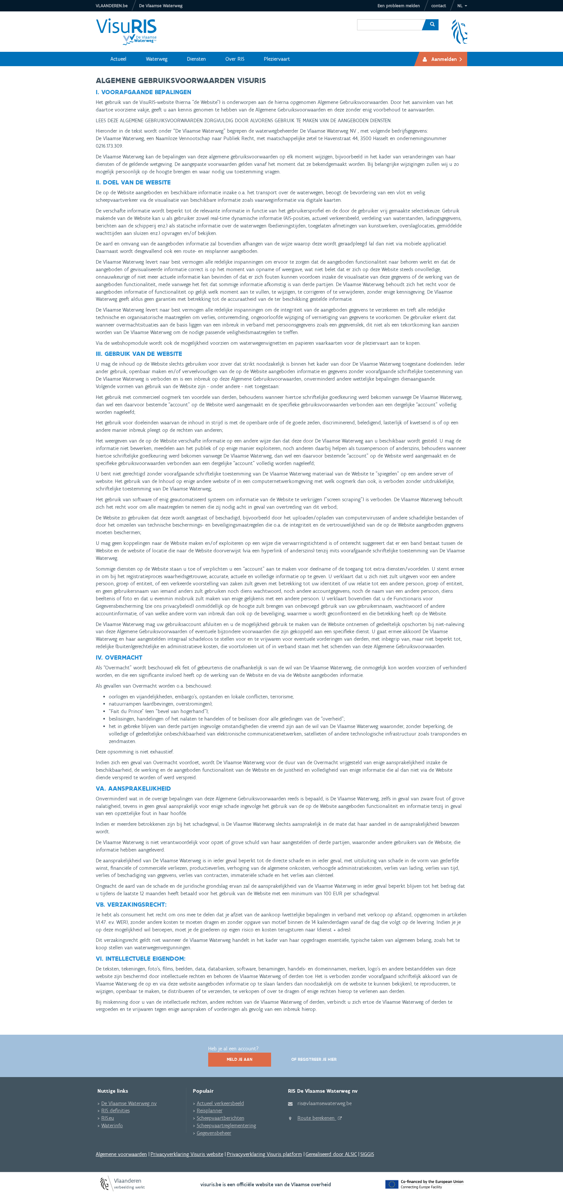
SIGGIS (367, 1154)
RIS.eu (107, 1118)
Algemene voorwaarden (121, 1154)
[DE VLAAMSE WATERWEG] (131, 32)
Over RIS (234, 59)
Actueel (118, 59)
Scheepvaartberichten (220, 1118)
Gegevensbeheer (214, 1133)
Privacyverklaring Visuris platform (264, 1154)
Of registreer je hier (314, 1059)
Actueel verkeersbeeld (220, 1103)
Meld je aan (240, 1059)
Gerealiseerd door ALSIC (331, 1154)
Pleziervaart (277, 59)
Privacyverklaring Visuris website (187, 1154)
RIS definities (115, 1110)
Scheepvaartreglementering (226, 1125)
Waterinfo (112, 1125)
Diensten (196, 59)
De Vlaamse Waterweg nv (129, 1103)
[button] (462, 5)
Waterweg (156, 59)
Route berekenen (316, 1118)
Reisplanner (210, 1110)
